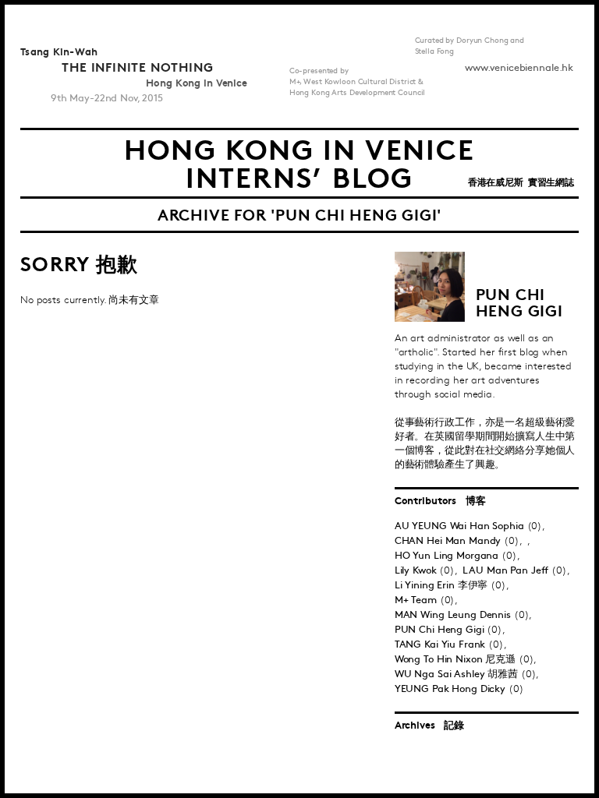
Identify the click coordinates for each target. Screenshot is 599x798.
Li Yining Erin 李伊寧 (443, 585)
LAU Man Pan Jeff (507, 570)
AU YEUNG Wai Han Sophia (461, 526)
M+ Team (417, 600)
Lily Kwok (417, 570)
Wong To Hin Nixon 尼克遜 (455, 659)
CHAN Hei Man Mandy (450, 541)
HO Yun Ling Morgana (448, 555)
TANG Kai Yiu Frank (442, 644)
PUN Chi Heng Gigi (441, 629)
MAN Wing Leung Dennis (454, 615)
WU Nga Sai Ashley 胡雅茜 (456, 674)
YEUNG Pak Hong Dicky (452, 689)
